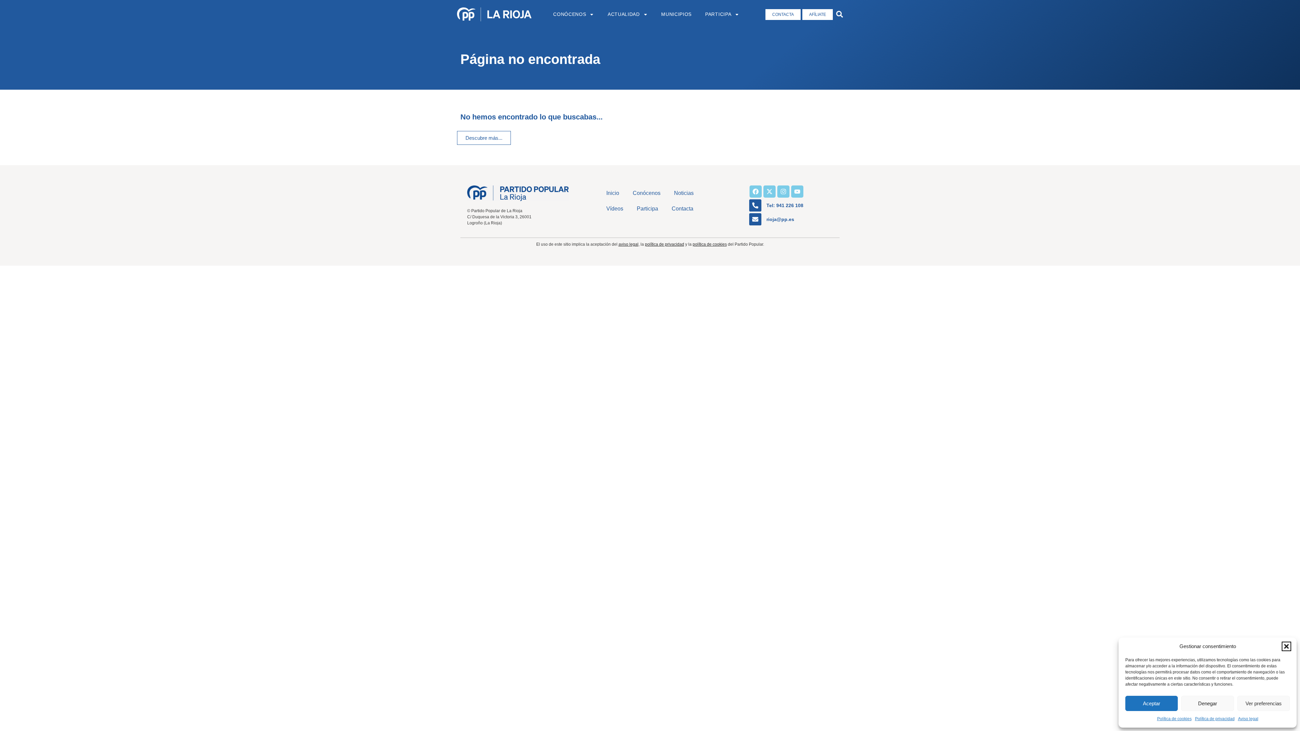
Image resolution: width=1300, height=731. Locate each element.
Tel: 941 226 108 (784, 205)
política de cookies (710, 244)
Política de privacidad (1215, 718)
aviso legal (628, 244)
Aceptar (1151, 703)
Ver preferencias (1263, 703)
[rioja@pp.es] (755, 219)
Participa (718, 14)
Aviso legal (1248, 718)
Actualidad (624, 14)
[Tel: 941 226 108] (755, 205)
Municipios (676, 14)
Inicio (612, 193)
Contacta (682, 209)
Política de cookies (1174, 718)
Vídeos (614, 209)
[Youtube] (797, 191)
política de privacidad (664, 244)
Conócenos (569, 14)
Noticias (684, 193)
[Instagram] (783, 191)
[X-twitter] (769, 191)
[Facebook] (756, 191)
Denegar (1207, 703)
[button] (1286, 646)
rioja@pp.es (780, 219)
